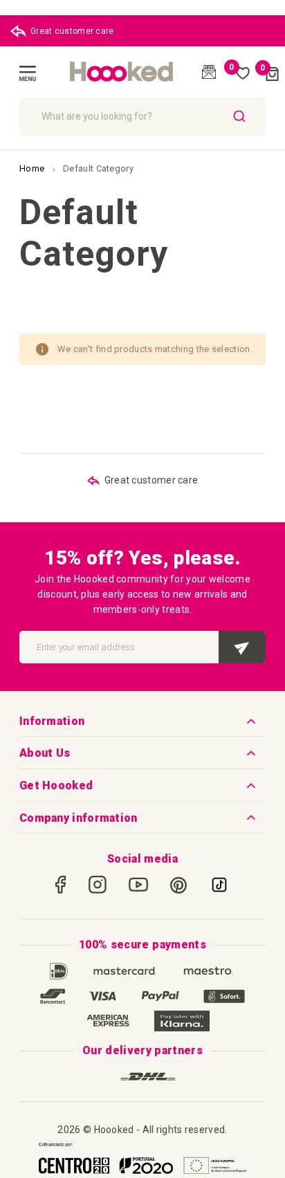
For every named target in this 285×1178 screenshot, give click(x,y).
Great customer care (72, 31)
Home (33, 168)
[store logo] (122, 72)
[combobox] (142, 117)
